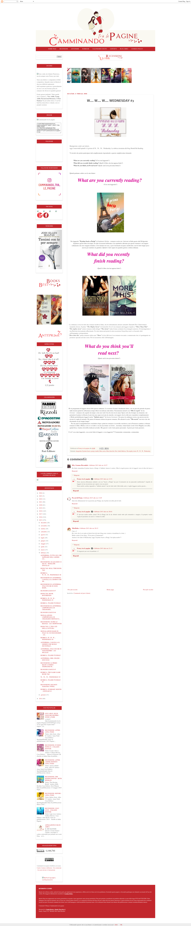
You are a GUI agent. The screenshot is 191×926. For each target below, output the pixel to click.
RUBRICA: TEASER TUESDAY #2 (51, 681)
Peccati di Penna (77, 498)
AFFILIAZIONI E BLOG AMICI (53, 826)
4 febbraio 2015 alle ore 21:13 (103, 548)
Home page (52, 49)
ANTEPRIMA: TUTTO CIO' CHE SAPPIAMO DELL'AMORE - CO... (51, 557)
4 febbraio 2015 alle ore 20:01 (103, 512)
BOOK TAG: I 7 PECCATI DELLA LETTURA (49, 627)
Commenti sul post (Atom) (82, 593)
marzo (43, 550)
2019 (41, 508)
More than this (110, 451)
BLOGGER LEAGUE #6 (48, 612)
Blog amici (124, 49)
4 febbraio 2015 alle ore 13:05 (92, 498)
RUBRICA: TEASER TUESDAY (51, 603)
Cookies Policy (69, 894)
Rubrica (124, 451)
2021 (41, 502)
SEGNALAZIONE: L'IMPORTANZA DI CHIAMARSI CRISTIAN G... (50, 617)
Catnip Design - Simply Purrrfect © (56, 909)
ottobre (43, 529)
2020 (41, 505)
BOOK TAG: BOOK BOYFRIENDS (47, 594)
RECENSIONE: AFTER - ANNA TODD (53, 731)
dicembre (44, 523)
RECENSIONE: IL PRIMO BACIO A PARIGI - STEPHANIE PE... (49, 664)
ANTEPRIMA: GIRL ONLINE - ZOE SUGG (50, 659)
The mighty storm (131, 451)
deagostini (79, 451)
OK (121, 925)
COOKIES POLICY (137, 49)
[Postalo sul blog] (102, 448)
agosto (43, 535)
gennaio (43, 695)
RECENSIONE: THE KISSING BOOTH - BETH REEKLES (53, 778)
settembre (44, 532)
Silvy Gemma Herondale (80, 465)
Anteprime (75, 49)
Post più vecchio (148, 590)
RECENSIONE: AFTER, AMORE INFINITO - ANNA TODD (52, 761)
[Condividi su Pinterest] (108, 448)
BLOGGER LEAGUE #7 (48, 591)
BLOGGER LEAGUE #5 (48, 669)
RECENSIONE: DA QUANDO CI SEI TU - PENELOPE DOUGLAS (51, 563)
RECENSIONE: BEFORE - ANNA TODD (53, 794)
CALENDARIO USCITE (99, 49)
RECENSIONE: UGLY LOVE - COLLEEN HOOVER (52, 810)
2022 (41, 499)
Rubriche (85, 49)
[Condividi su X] (104, 448)
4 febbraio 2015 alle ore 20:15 (88, 528)
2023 (41, 496)
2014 (41, 698)
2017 (41, 514)
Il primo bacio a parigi (88, 451)
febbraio (43, 553)
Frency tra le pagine (84, 479)
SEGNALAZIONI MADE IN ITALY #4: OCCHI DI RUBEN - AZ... (51, 633)
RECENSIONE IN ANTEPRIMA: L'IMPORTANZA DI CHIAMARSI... (51, 607)
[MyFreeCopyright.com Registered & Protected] (49, 878)
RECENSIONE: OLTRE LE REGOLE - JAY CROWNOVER (51, 623)
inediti (97, 451)
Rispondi (74, 471)
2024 (41, 493)
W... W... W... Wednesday (143, 451)
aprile (43, 547)
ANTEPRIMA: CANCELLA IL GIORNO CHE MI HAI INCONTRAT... (50, 644)
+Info (116, 925)
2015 (41, 520)
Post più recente (72, 590)
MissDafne (75, 528)
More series (102, 451)
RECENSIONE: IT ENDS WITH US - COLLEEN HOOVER (53, 747)
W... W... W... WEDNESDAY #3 (50, 677)
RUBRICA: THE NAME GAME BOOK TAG (50, 673)
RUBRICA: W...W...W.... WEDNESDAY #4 (48, 638)
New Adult (118, 451)
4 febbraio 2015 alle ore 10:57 (98, 465)
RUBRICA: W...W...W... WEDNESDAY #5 (48, 599)
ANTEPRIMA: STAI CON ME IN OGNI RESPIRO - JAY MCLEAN (51, 650)
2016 (41, 517)
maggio (43, 544)
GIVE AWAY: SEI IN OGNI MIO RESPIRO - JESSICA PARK (52, 715)
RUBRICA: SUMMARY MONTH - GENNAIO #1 (51, 690)
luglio (43, 538)
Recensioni (63, 49)
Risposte (76, 475)
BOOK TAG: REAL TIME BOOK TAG (51, 569)
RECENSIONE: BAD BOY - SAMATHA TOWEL (49, 685)
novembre (44, 526)
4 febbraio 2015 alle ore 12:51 (103, 479)
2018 (41, 511)
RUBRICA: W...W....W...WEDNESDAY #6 (51, 574)
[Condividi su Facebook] (106, 448)
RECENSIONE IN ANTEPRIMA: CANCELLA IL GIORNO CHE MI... (51, 579)
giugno (43, 541)
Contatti (113, 49)
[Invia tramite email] (100, 448)
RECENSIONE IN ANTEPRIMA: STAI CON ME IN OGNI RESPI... (51, 586)
